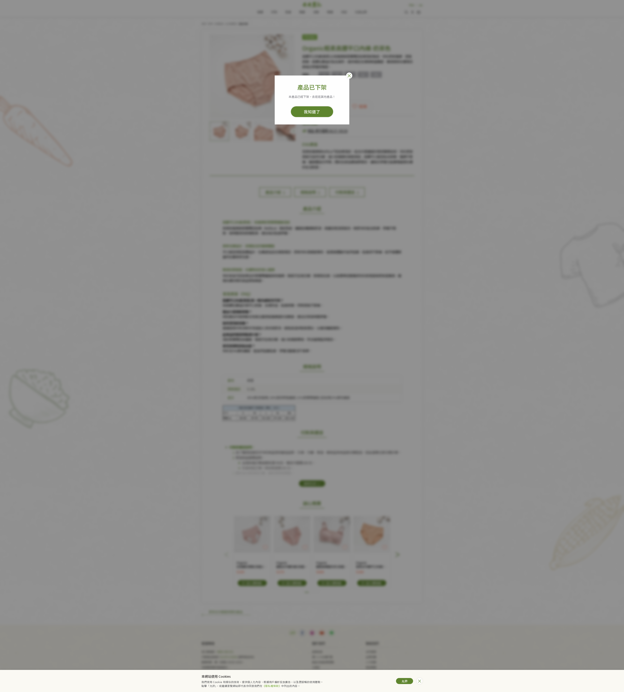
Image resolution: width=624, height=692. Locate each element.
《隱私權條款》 (271, 686)
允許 (405, 681)
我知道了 (312, 111)
